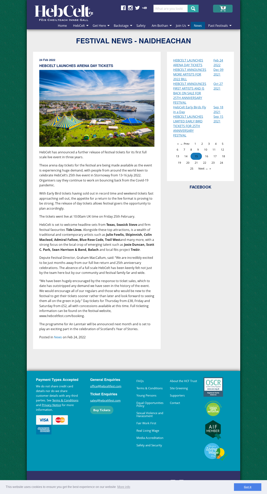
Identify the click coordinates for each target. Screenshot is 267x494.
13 (177, 156)
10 (205, 149)
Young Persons (146, 395)
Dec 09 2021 (218, 72)
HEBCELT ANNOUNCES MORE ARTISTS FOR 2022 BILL (189, 74)
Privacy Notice (51, 405)
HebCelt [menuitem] (79, 25)
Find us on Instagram (130, 8)
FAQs (140, 381)
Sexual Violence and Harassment (149, 414)
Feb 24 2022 (218, 62)
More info (123, 487)
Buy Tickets (101, 410)
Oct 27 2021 (218, 86)
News (58, 337)
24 (221, 162)
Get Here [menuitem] (99, 25)
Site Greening (179, 388)
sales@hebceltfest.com (105, 400)
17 (215, 156)
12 (222, 149)
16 (206, 156)
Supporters (177, 395)
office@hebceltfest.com (105, 386)
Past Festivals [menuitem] (218, 25)
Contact (175, 403)
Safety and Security (149, 445)
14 (185, 156)
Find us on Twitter (137, 8)
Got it (247, 487)
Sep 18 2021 (218, 109)
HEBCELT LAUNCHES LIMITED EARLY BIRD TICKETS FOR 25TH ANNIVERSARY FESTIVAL (188, 126)
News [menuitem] (198, 25)
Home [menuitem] (62, 25)
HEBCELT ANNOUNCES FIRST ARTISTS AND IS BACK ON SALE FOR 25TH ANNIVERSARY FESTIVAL (189, 93)
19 (179, 162)
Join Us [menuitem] (181, 25)
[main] (100, 204)
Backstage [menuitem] (121, 25)
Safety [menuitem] (140, 25)
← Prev (184, 144)
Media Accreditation (149, 438)
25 (191, 168)
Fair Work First (146, 423)
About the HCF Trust (183, 381)
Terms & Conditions (65, 400)
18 (223, 156)
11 (214, 149)
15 (196, 156)
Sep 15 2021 (218, 118)
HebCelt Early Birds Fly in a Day (189, 109)
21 (196, 162)
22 (204, 162)
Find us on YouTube (144, 8)
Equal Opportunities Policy (149, 404)
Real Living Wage (147, 430)
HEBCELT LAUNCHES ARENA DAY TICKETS (188, 62)
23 (213, 162)
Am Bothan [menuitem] (160, 25)
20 (187, 162)
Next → (203, 168)
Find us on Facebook (123, 8)
